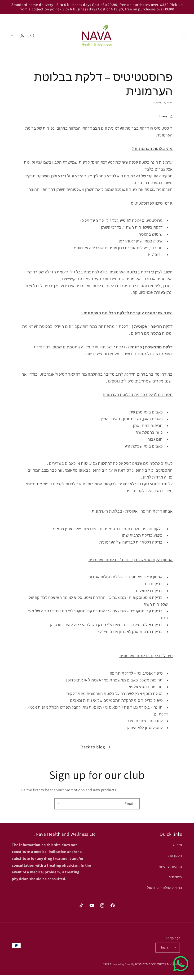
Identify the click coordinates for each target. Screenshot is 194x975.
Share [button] (163, 116)
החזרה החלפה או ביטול (164, 888)
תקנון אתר (174, 855)
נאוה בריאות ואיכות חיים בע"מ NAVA (137, 964)
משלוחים (175, 877)
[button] (184, 36)
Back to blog (93, 747)
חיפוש (177, 845)
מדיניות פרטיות (170, 866)
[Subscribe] (60, 803)
